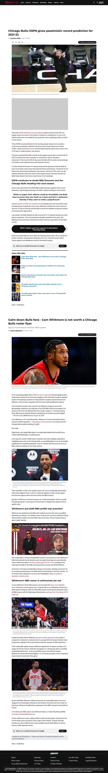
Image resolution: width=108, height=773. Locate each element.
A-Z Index (37, 764)
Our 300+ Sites (74, 757)
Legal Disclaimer (91, 760)
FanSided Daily (90, 757)
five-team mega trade (44, 395)
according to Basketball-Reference (23, 714)
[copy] (22, 42)
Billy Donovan (30, 149)
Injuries (56, 2)
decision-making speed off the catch (41, 562)
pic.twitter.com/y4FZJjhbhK (55, 413)
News (22, 2)
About (13, 757)
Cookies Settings (56, 764)
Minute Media (12, 768)
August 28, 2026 (39, 415)
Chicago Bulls (60, 135)
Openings (37, 757)
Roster (50, 2)
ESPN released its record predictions (31, 133)
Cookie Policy (73, 760)
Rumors (28, 2)
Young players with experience (42, 422)
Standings (43, 2)
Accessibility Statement (19, 764)
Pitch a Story (15, 760)
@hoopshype (16, 408)
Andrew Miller (16, 38)
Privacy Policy (39, 760)
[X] (97, 2)
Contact (53, 757)
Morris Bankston (16, 330)
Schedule (35, 2)
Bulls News (20, 305)
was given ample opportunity (45, 637)
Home (13, 305)
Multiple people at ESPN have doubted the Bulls (28, 204)
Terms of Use (54, 760)
